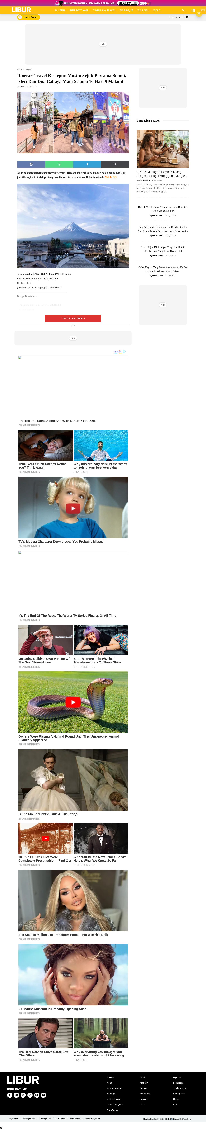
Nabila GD (111, 177)
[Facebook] (169, 17)
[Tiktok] (180, 17)
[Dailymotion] (187, 17)
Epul (22, 86)
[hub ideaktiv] (193, 8)
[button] (183, 10)
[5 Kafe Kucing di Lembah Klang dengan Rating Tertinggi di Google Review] (163, 149)
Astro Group (187, 1119)
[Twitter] (176, 17)
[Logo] (21, 10)
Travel (29, 69)
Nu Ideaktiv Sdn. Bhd (164, 1119)
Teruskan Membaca (73, 318)
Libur (19, 69)
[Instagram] (172, 17)
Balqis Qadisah (143, 180)
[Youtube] (183, 17)
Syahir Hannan (156, 215)
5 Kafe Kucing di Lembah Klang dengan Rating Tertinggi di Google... (162, 174)
